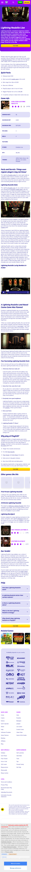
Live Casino (20, 326)
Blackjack (20, 518)
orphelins (7, 407)
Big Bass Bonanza (7, 60)
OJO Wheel (15, 455)
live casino (3, 445)
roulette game (15, 79)
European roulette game (16, 189)
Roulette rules (11, 188)
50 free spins (14, 574)
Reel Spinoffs (11, 452)
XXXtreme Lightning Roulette (16, 506)
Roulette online (12, 175)
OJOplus (3, 444)
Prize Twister (6, 455)
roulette (3, 227)
